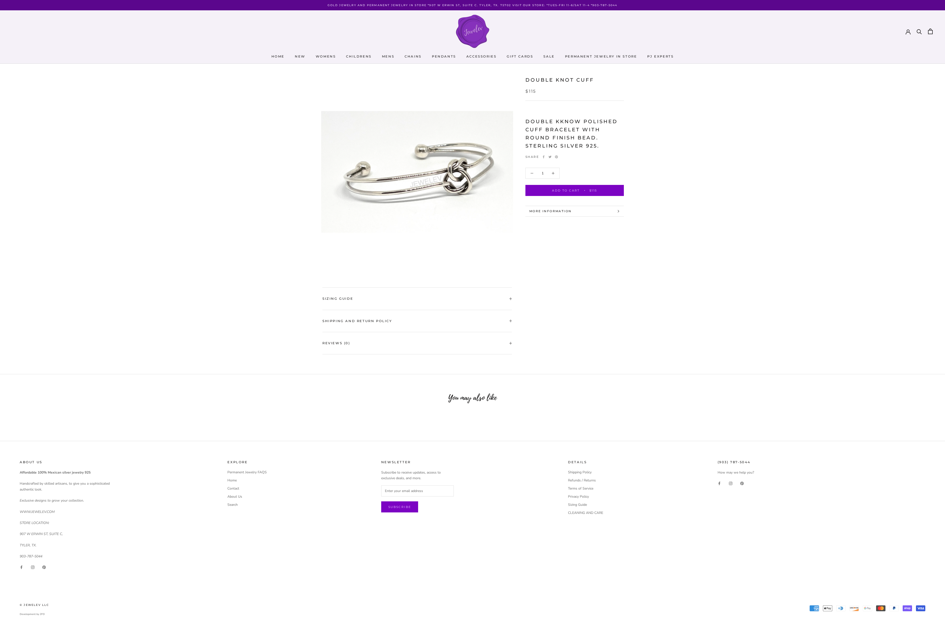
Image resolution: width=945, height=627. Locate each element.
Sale (548, 56)
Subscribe (399, 507)
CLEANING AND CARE (585, 512)
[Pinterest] (556, 156)
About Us (234, 496)
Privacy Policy (578, 496)
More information (550, 211)
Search (232, 504)
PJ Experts (660, 56)
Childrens (358, 56)
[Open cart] (930, 31)
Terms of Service (580, 488)
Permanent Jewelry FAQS (247, 472)
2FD (42, 614)
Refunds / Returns (582, 480)
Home (277, 56)
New (300, 56)
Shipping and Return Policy (357, 321)
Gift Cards (520, 56)
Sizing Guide (337, 298)
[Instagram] (32, 567)
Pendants (444, 56)
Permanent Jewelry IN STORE (601, 56)
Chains (413, 56)
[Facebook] (543, 156)
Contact (233, 488)
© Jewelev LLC (34, 605)
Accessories (481, 56)
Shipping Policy (580, 472)
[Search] (919, 31)
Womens (326, 56)
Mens (388, 56)
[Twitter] (550, 156)
